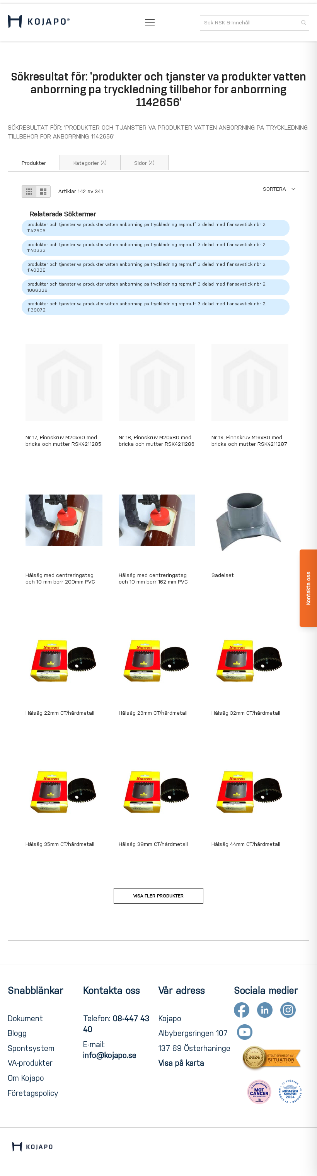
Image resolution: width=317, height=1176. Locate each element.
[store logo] (39, 23)
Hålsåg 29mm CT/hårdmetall (153, 713)
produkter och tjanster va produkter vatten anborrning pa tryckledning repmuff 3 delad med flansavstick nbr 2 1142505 (146, 227)
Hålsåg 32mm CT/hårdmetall (245, 713)
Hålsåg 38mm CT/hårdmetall (153, 844)
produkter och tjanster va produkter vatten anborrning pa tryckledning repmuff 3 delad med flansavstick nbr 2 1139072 (146, 307)
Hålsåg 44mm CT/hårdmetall (245, 844)
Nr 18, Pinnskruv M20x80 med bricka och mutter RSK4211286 (156, 440)
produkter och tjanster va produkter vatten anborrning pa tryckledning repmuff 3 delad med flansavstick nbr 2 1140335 (146, 267)
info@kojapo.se (109, 1055)
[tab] (34, 162)
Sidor (144, 163)
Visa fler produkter (158, 896)
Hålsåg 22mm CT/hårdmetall (60, 713)
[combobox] (254, 23)
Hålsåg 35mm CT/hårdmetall (60, 844)
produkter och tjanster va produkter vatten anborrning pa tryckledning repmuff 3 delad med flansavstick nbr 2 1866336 (146, 287)
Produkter (34, 163)
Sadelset (222, 575)
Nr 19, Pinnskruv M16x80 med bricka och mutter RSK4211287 (249, 440)
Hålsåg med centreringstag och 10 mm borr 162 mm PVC (153, 578)
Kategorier (90, 163)
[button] (279, 189)
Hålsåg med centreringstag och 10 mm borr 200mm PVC (60, 578)
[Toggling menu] (150, 22)
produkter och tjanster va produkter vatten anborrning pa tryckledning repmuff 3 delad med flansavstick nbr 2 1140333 (146, 247)
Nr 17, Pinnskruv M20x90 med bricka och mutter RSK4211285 (63, 440)
